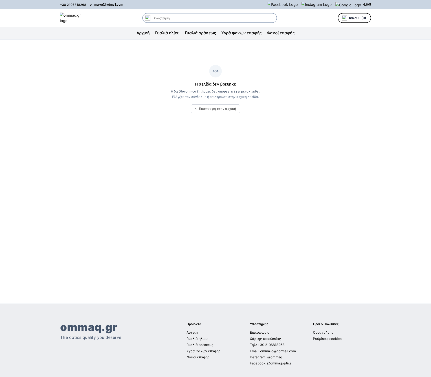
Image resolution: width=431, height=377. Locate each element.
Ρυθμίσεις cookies (327, 339)
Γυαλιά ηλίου (167, 33)
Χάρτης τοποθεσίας (265, 339)
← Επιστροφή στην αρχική (215, 108)
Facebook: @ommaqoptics (271, 363)
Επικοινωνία (260, 332)
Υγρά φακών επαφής (241, 33)
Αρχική (143, 33)
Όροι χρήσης (323, 332)
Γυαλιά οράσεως (200, 33)
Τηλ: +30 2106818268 (267, 345)
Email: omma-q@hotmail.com (273, 351)
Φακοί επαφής (281, 33)
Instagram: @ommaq (266, 357)
